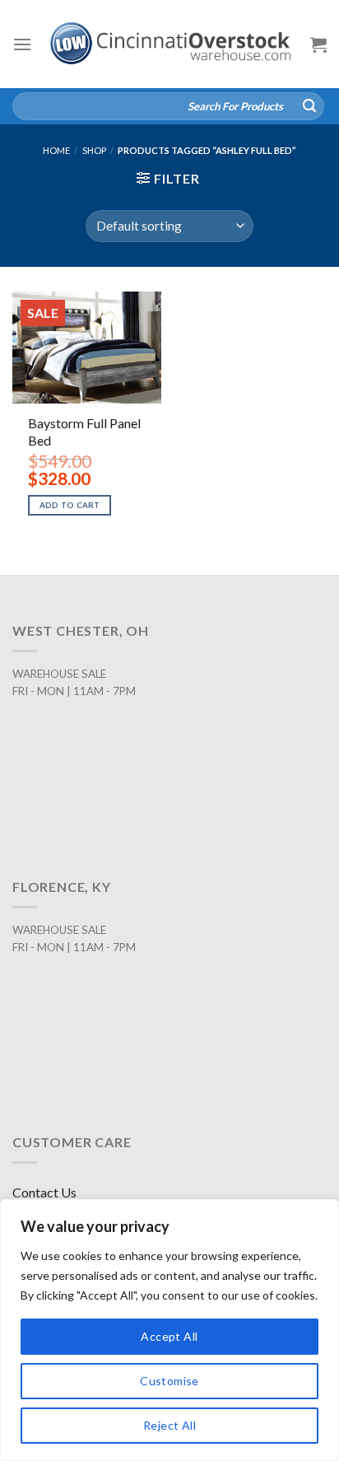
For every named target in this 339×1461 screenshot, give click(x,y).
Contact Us (44, 1192)
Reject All (169, 1425)
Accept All (169, 1336)
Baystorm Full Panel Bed (84, 431)
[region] (169, 1330)
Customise (169, 1381)
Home (56, 150)
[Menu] (22, 44)
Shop (94, 150)
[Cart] (318, 44)
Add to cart (69, 505)
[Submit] (309, 106)
